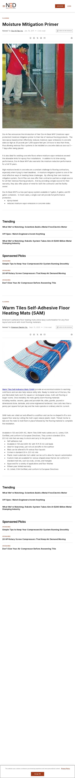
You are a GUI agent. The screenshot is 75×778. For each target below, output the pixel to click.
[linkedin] (34, 38)
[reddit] (41, 38)
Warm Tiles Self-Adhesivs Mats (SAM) (18, 389)
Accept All (37, 774)
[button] (3, 6)
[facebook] (30, 38)
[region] (37, 771)
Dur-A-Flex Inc (17, 31)
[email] (45, 38)
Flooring (5, 18)
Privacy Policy (65, 768)
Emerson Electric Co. (19, 327)
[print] (72, 38)
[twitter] (37, 38)
